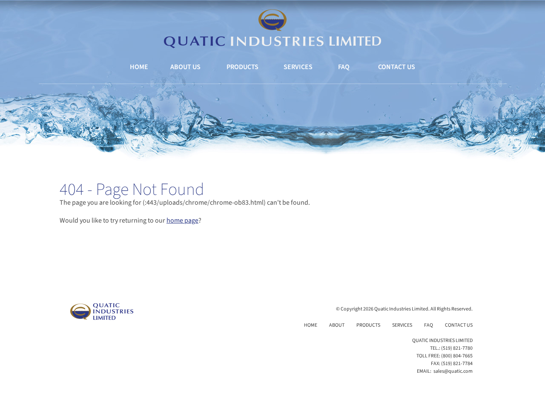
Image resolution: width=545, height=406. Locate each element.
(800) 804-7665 (457, 356)
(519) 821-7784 (457, 363)
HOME (139, 67)
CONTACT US (396, 67)
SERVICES (298, 67)
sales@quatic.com (453, 371)
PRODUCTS (242, 67)
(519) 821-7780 (457, 348)
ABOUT (336, 325)
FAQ (344, 67)
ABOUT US (185, 67)
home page (182, 220)
